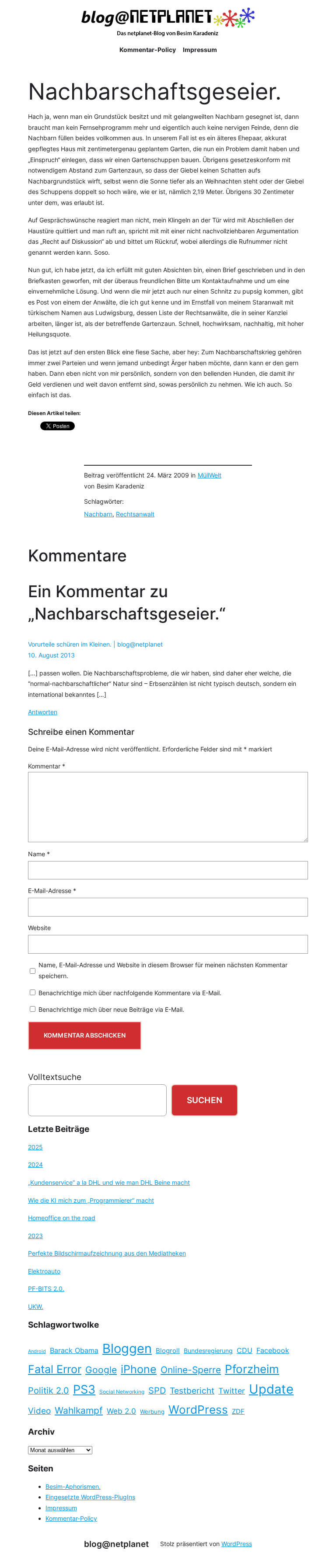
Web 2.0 (121, 1410)
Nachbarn (98, 514)
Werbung (152, 1411)
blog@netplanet (116, 1544)
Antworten (42, 712)
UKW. (35, 1306)
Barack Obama (74, 1350)
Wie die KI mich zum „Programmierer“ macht (91, 1200)
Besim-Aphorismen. (73, 1486)
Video (39, 1411)
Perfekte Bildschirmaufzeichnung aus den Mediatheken (107, 1253)
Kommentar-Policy (71, 1518)
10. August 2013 (51, 655)
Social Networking (121, 1391)
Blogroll (168, 1351)
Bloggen (127, 1348)
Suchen (204, 1100)
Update (271, 1389)
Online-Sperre (191, 1369)
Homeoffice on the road (61, 1217)
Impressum (61, 1508)
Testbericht (192, 1390)
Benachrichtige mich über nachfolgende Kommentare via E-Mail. (129, 992)
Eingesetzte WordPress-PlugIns (90, 1497)
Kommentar (46, 766)
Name (39, 854)
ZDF (238, 1411)
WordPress (198, 1409)
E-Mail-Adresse (52, 890)
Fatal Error (54, 1369)
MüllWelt (209, 475)
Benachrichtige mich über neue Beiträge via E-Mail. (111, 1009)
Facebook (272, 1350)
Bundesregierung (208, 1350)
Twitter (231, 1390)
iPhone (139, 1369)
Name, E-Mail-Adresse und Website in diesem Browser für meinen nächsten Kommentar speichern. (162, 970)
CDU (244, 1350)
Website (39, 927)
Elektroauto (44, 1271)
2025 (35, 1147)
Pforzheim (252, 1369)
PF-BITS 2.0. (46, 1288)
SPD (157, 1390)
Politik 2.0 (48, 1390)
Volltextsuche (54, 1077)
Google (101, 1369)
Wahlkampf (79, 1410)
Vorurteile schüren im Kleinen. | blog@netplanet (95, 644)
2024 (35, 1164)
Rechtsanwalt (135, 514)
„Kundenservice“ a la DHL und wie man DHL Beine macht (109, 1182)
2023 (35, 1235)
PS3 (84, 1389)
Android (37, 1351)
